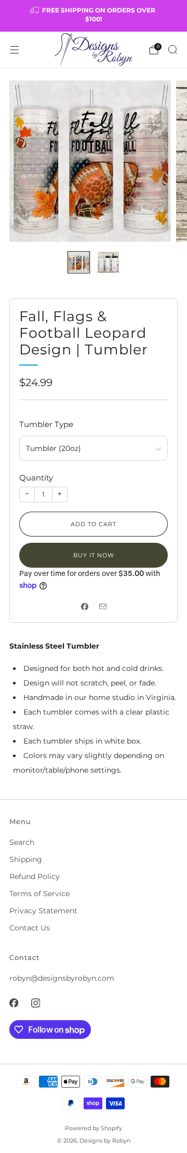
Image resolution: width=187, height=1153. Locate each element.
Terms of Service (39, 893)
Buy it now (93, 555)
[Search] (172, 49)
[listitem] (93, 16)
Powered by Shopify (93, 1128)
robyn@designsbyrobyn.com (61, 978)
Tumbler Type (46, 424)
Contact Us (29, 927)
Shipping (25, 859)
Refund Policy (34, 876)
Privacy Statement (43, 910)
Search (21, 842)
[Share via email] (102, 606)
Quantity (36, 478)
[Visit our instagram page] (35, 1003)
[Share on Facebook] (84, 606)
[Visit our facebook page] (13, 1003)
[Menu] (14, 50)
